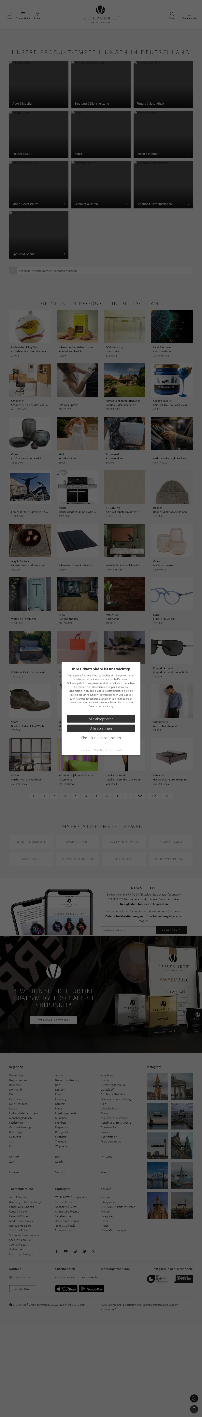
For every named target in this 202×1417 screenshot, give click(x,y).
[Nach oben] (194, 1409)
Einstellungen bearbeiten (101, 737)
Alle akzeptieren (101, 718)
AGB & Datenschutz (103, 750)
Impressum (85, 750)
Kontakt (118, 750)
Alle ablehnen (101, 728)
